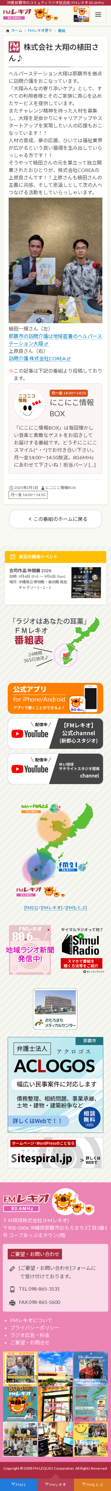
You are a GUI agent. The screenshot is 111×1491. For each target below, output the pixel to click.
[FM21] (31, 907)
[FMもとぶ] (76, 907)
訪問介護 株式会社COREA (37, 358)
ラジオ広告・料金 (30, 1335)
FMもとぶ (94, 1484)
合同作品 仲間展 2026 (30, 570)
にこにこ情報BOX (61, 487)
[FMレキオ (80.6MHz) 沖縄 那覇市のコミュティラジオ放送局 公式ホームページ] (31, 14)
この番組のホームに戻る (60, 519)
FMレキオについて (31, 1320)
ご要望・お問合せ (30, 1342)
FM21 (21, 1484)
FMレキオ (57, 1484)
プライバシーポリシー (35, 1327)
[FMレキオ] (51, 907)
